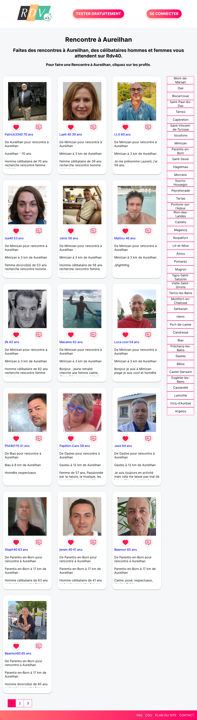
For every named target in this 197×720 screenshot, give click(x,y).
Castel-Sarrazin (180, 372)
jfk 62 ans (12, 342)
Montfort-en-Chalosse (180, 301)
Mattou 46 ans (125, 238)
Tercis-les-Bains (180, 293)
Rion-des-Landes (181, 214)
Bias (181, 340)
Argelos (180, 411)
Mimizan (180, 143)
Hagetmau (180, 167)
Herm (180, 316)
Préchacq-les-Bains (180, 348)
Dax (181, 88)
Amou (180, 253)
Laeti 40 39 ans (70, 134)
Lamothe (180, 395)
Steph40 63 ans (16, 549)
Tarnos (180, 112)
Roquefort (180, 238)
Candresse (180, 332)
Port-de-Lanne (180, 324)
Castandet (180, 387)
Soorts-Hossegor (181, 182)
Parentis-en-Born (180, 151)
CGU (148, 715)
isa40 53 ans (14, 238)
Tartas (180, 198)
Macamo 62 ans (71, 342)
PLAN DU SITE (165, 715)
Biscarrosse (180, 96)
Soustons (180, 135)
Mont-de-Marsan (181, 80)
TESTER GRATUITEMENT (98, 14)
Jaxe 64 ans (123, 446)
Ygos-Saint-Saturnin (180, 277)
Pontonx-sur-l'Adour (180, 206)
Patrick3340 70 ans (19, 134)
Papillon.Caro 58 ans (74, 446)
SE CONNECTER (164, 14)
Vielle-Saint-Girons (180, 285)
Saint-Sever (180, 159)
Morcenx (180, 175)
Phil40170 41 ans (17, 446)
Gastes (181, 356)
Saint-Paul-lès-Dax (180, 104)
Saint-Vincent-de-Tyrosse (180, 127)
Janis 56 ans (68, 238)
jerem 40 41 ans (71, 549)
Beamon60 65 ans (18, 653)
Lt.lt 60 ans (122, 134)
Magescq (180, 230)
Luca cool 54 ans (126, 342)
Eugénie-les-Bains (180, 379)
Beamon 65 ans (125, 549)
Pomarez (180, 261)
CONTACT (186, 715)
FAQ (139, 715)
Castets (180, 222)
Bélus (180, 364)
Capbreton (180, 119)
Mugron (180, 269)
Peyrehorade (180, 190)
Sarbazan (180, 309)
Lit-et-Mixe (181, 246)
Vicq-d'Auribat (180, 403)
